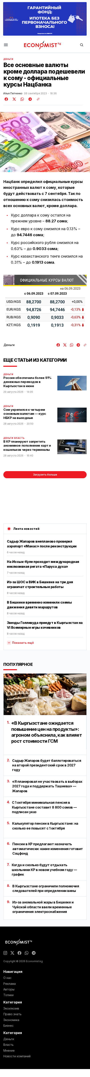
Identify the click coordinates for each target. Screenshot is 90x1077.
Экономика (11, 1020)
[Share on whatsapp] (22, 99)
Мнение (9, 1050)
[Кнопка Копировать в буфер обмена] (36, 99)
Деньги (8, 59)
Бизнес (8, 1025)
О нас (7, 978)
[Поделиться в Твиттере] (14, 99)
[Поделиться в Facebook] (6, 99)
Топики (8, 995)
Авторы (8, 989)
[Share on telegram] (29, 99)
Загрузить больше (45, 474)
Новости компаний (17, 1056)
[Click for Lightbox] (45, 305)
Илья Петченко (12, 93)
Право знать (12, 1014)
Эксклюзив (11, 1008)
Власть (19, 438)
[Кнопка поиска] (82, 45)
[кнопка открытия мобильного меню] (5, 45)
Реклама (9, 983)
